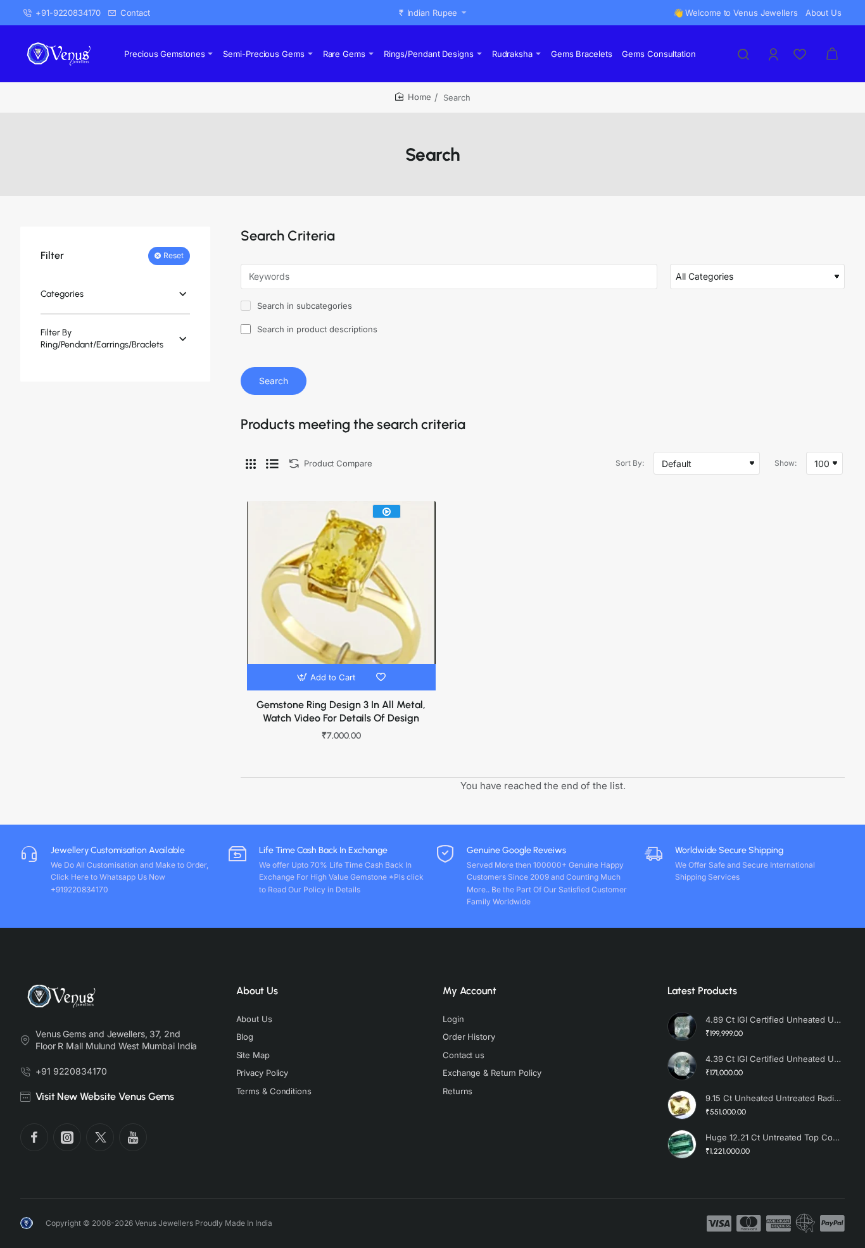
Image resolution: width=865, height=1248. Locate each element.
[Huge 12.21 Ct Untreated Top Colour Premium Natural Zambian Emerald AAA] (682, 1144)
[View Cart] (832, 53)
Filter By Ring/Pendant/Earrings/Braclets (102, 339)
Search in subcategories (303, 306)
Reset (173, 256)
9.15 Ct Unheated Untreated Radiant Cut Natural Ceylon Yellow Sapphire (773, 1098)
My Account (469, 991)
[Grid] (251, 463)
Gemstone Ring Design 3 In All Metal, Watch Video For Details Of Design (341, 711)
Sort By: (630, 463)
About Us (257, 991)
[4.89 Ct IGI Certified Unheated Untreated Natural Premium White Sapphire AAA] (682, 1026)
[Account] (774, 53)
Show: (785, 463)
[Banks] (805, 1223)
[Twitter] (100, 1137)
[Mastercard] (748, 1223)
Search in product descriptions (316, 329)
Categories (62, 294)
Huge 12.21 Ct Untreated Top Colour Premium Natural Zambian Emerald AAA (773, 1137)
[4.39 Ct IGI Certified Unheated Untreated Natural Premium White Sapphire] (682, 1065)
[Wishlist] (801, 53)
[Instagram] (67, 1137)
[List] (272, 463)
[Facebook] (34, 1137)
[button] (327, 677)
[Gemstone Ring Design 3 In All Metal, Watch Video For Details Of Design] (341, 595)
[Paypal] (832, 1223)
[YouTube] (133, 1137)
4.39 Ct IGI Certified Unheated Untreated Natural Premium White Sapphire (773, 1059)
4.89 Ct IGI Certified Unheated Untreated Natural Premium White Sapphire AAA (773, 1019)
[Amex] (778, 1223)
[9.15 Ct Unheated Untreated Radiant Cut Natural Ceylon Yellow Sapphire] (682, 1105)
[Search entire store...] (743, 53)
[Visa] (719, 1223)
